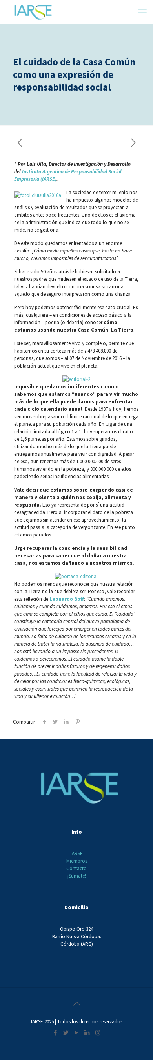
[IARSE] (33, 12)
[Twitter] (66, 1032)
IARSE (77, 853)
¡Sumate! (76, 876)
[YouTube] (77, 1032)
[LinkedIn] (87, 1032)
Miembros (76, 861)
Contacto (76, 868)
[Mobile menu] (142, 12)
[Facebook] (55, 1032)
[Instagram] (98, 1032)
